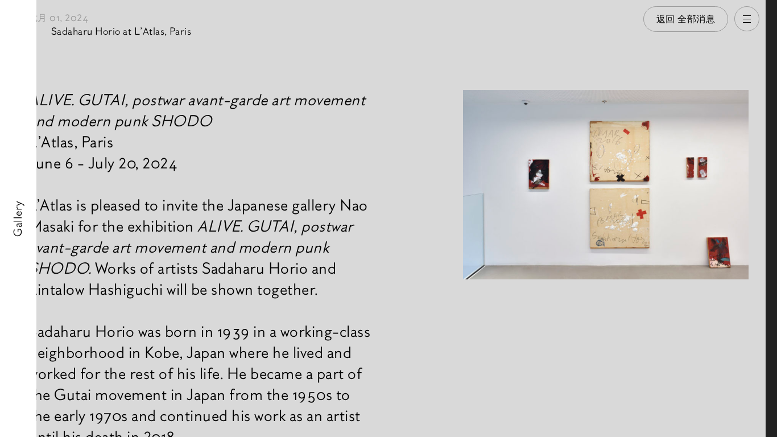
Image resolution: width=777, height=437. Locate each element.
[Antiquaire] (771, 218)
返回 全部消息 (686, 19)
